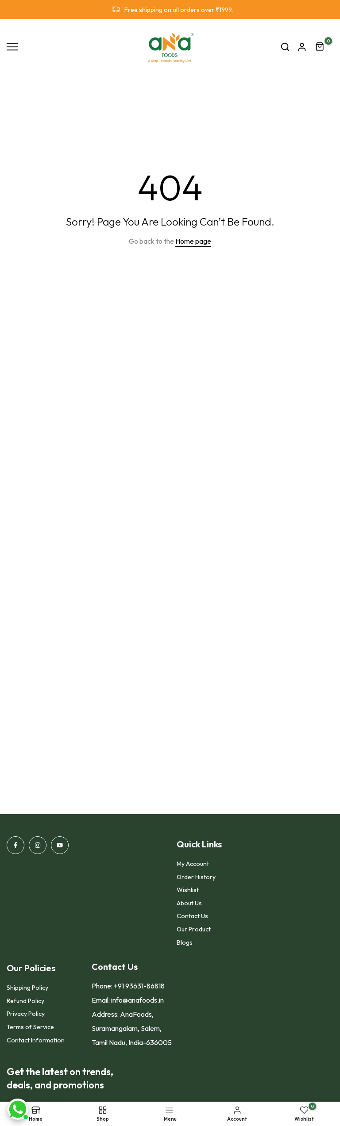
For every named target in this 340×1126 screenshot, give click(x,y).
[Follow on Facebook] (15, 845)
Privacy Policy (26, 1014)
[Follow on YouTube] (60, 845)
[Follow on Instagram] (37, 845)
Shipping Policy (27, 988)
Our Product (194, 929)
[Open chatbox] (17, 1109)
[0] (320, 47)
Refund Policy (25, 1001)
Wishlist (188, 890)
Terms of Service (30, 1027)
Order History (196, 877)
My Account (193, 864)
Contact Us (192, 916)
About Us (189, 903)
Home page (193, 241)
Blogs (185, 942)
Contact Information (36, 1040)
